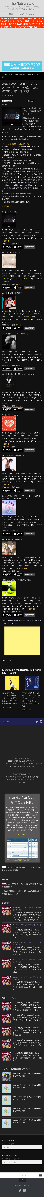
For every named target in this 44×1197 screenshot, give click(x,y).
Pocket (4, 104)
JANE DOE (31, 374)
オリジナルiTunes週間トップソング (24, 182)
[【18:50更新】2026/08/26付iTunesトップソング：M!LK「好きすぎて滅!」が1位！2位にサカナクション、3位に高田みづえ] (6, 945)
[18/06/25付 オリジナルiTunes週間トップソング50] (6, 1123)
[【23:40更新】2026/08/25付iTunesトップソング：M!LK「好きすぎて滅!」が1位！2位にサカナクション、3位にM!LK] (6, 963)
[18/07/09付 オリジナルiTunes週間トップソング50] (6, 1100)
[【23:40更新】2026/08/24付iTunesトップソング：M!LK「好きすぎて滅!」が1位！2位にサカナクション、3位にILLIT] (6, 980)
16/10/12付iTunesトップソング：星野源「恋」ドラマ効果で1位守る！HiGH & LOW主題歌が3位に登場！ (10, 698)
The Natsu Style (22, 3)
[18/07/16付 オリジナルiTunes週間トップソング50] (6, 1088)
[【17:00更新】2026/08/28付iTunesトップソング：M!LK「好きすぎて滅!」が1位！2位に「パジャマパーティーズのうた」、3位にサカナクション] (6, 910)
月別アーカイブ (8, 1144)
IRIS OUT (18, 293)
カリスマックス (24, 580)
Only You (17, 253)
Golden (26, 499)
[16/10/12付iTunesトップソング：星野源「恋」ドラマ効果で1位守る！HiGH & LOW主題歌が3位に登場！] (12, 683)
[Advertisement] (22, 44)
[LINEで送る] (7, 101)
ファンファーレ (21, 334)
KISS (14, 212)
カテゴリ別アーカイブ (10, 1159)
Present (15, 415)
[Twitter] (37, 721)
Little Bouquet (17, 539)
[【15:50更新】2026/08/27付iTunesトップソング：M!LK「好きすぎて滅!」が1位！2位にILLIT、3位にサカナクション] (6, 928)
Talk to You (19, 455)
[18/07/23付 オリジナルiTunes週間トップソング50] (6, 1076)
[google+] (40, 721)
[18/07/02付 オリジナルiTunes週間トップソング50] (6, 1111)
